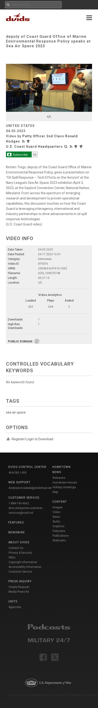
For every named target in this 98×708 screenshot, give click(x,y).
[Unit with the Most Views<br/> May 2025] (76, 146)
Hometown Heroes (65, 482)
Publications (61, 535)
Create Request (19, 587)
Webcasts (59, 540)
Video (56, 512)
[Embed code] (49, 116)
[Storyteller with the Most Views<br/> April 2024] (29, 141)
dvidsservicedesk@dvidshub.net (30, 488)
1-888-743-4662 (19, 503)
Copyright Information (23, 562)
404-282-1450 (18, 472)
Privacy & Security (20, 552)
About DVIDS (18, 542)
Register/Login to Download (32, 439)
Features (16, 522)
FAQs (12, 557)
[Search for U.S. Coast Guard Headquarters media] (66, 146)
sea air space (16, 412)
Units (12, 601)
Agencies (15, 607)
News (56, 516)
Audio (56, 521)
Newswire (16, 532)
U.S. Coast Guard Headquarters (34, 146)
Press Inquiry (20, 581)
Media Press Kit (19, 591)
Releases (59, 477)
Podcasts (59, 531)
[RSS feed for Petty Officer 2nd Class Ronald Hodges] (24, 141)
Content (59, 501)
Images (58, 507)
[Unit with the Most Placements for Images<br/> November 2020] (81, 146)
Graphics (58, 526)
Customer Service (20, 571)
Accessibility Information (25, 567)
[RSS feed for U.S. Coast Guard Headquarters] (71, 146)
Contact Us (16, 548)
